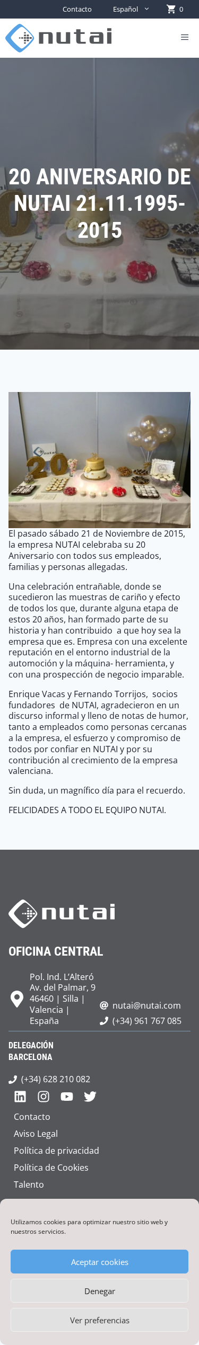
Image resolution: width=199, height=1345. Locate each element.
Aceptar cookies (99, 1262)
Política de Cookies (51, 1167)
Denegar (99, 1291)
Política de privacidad (56, 1150)
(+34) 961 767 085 (147, 1021)
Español (125, 9)
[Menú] (185, 38)
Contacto (77, 9)
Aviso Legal (36, 1133)
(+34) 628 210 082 (55, 1079)
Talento (29, 1184)
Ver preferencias (99, 1320)
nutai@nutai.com (147, 1005)
